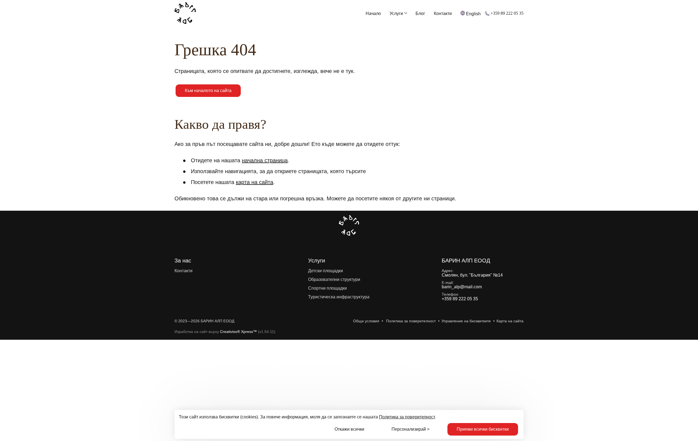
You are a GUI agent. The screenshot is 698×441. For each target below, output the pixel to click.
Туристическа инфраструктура (338, 297)
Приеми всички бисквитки (483, 429)
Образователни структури (334, 279)
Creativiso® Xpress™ (238, 331)
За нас (182, 261)
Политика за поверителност (407, 417)
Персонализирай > (410, 429)
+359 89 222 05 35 (507, 13)
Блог (420, 13)
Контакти (443, 13)
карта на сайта (254, 182)
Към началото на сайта (208, 90)
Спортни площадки (327, 288)
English (473, 13)
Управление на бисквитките (466, 321)
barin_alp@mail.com (462, 286)
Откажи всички (349, 429)
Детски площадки (325, 270)
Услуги (396, 13)
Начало (373, 13)
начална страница (265, 160)
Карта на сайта (510, 321)
